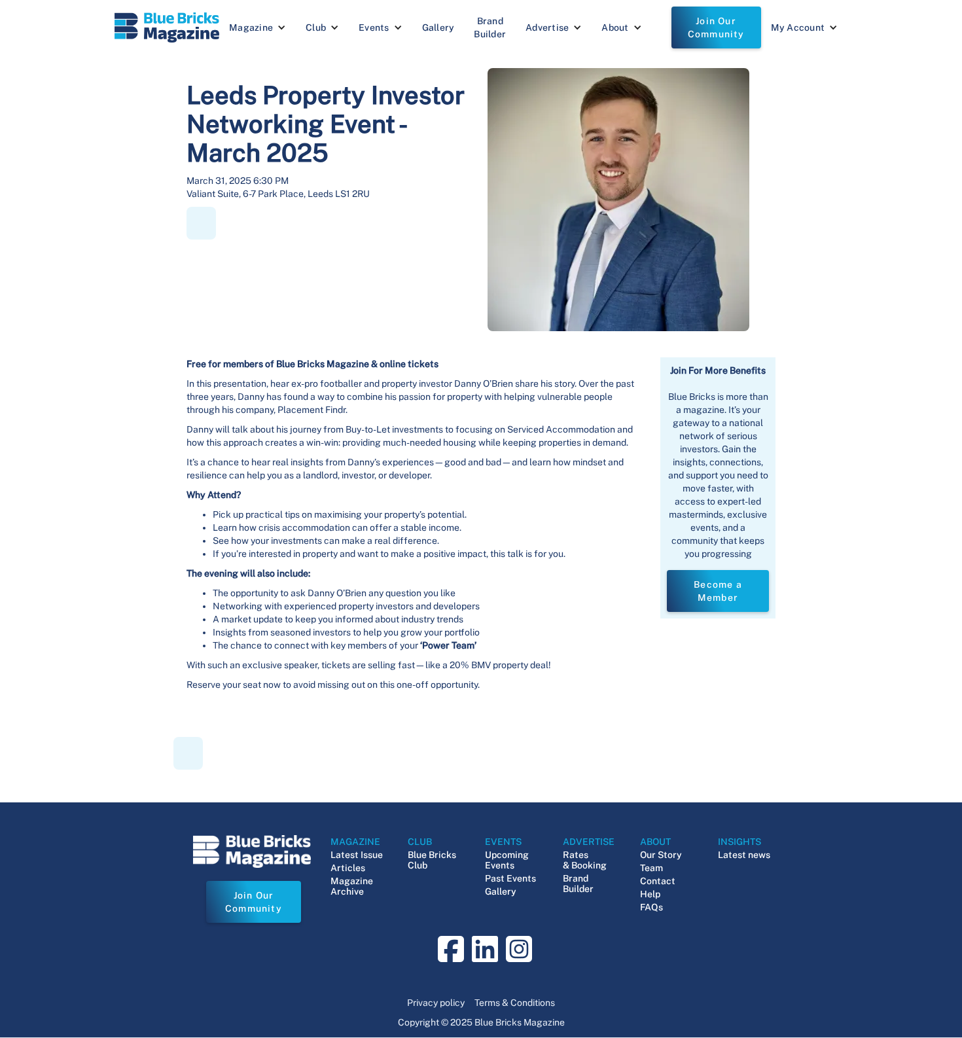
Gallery (438, 27)
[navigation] (167, 27)
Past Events (510, 878)
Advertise (547, 27)
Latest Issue (356, 855)
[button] (258, 27)
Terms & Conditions (514, 1002)
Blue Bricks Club (432, 860)
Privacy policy (436, 1002)
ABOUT (655, 841)
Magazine (251, 27)
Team (651, 868)
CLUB (420, 841)
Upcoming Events (507, 860)
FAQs (651, 907)
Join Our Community (716, 27)
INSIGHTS (739, 841)
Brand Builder (490, 27)
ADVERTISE (589, 841)
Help (650, 894)
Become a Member (718, 591)
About (614, 27)
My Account (798, 27)
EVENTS (503, 841)
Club (316, 27)
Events (374, 27)
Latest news (744, 855)
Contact (657, 881)
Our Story (661, 855)
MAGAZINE (355, 841)
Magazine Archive (351, 886)
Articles (347, 868)
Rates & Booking (585, 860)
